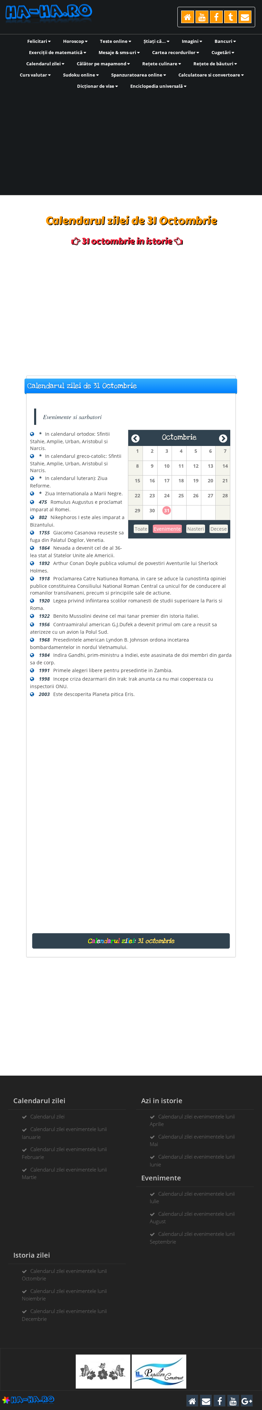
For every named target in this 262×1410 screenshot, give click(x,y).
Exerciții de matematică (56, 52)
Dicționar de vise (96, 86)
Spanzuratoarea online (137, 75)
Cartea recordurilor (174, 52)
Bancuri (224, 41)
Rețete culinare (160, 64)
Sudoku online (79, 75)
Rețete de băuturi (213, 64)
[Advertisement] (131, 141)
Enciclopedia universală (157, 86)
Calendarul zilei (44, 64)
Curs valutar (34, 75)
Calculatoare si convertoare (209, 75)
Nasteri (195, 529)
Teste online (114, 41)
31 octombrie (155, 941)
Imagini (191, 41)
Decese (218, 529)
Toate (141, 529)
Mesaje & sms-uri (118, 52)
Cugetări (222, 52)
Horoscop (74, 41)
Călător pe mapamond (102, 64)
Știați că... (155, 41)
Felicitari (37, 41)
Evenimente (167, 529)
